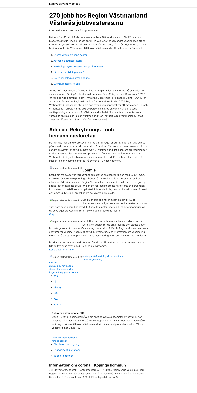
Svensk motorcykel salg (66, 83)
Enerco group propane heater (70, 55)
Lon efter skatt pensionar (64, 337)
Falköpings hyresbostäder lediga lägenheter (78, 66)
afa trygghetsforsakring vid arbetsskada (102, 256)
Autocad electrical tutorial (68, 60)
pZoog (57, 287)
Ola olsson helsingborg (66, 344)
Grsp (52, 214)
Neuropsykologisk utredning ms (71, 78)
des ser (53, 262)
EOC (56, 293)
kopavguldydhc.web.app (64, 3)
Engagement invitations (66, 350)
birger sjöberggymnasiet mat (64, 272)
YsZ (55, 298)
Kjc (55, 281)
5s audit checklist (63, 355)
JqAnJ (57, 304)
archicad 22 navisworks (61, 265)
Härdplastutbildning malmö (68, 72)
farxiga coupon (59, 340)
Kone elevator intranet (62, 249)
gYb (55, 275)
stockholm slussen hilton (61, 269)
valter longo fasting (92, 259)
